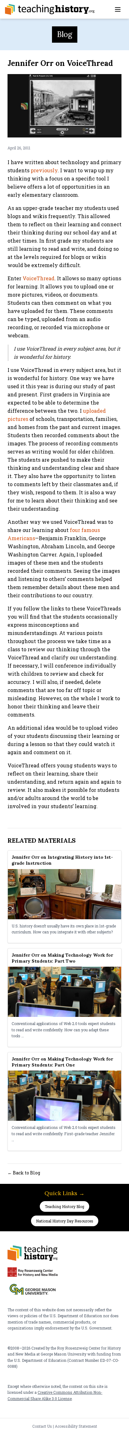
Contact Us (42, 1426)
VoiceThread (38, 278)
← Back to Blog (24, 1173)
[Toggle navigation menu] (117, 9)
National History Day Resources (64, 1220)
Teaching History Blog (64, 1206)
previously (44, 170)
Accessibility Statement (76, 1426)
